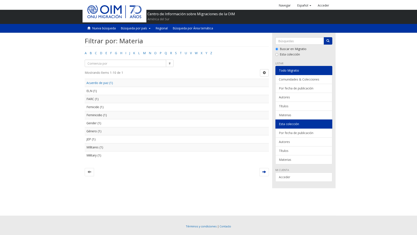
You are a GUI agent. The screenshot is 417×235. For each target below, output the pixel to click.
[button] (304, 5)
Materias (285, 115)
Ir (170, 63)
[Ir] (328, 41)
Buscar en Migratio (293, 49)
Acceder (284, 177)
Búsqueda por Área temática (193, 28)
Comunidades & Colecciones (299, 79)
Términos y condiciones (201, 226)
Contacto (225, 226)
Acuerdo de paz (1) (99, 83)
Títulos (283, 106)
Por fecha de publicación (296, 88)
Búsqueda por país (135, 28)
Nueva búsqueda (104, 28)
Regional (162, 28)
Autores (284, 97)
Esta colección (290, 54)
